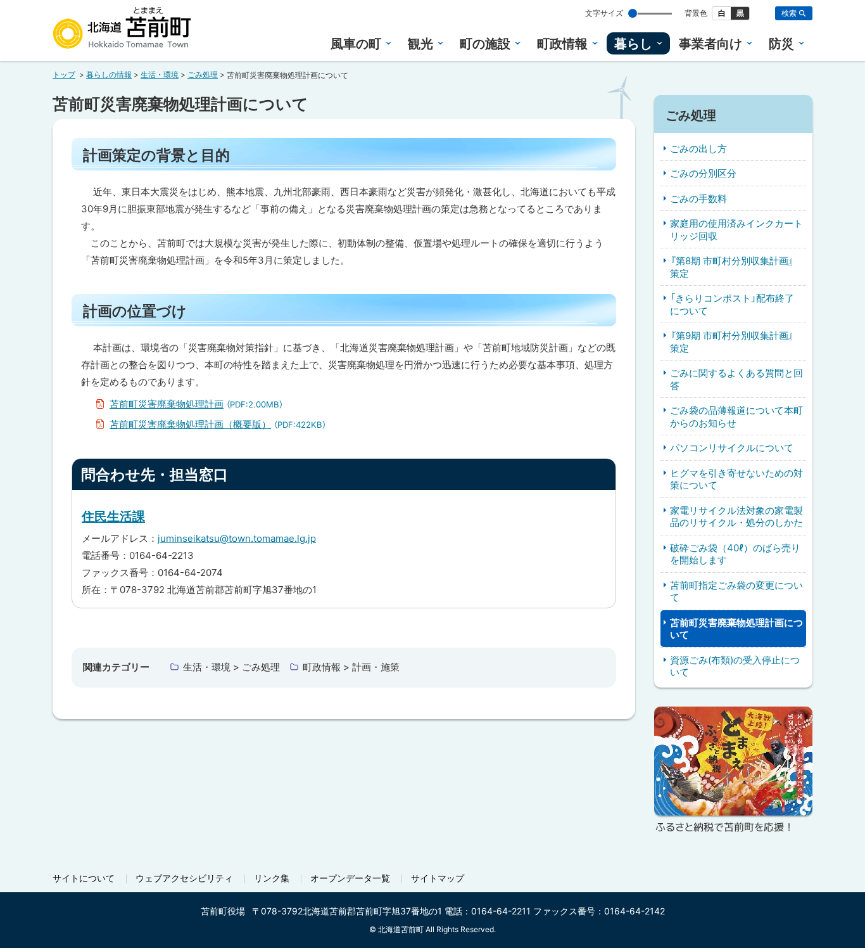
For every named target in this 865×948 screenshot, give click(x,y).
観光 (420, 43)
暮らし (633, 43)
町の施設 (485, 43)
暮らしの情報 (109, 74)
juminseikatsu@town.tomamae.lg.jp (237, 538)
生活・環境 (160, 74)
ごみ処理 (202, 74)
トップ (64, 74)
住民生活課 (113, 516)
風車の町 (356, 43)
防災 (781, 43)
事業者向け (710, 43)
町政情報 (562, 43)
